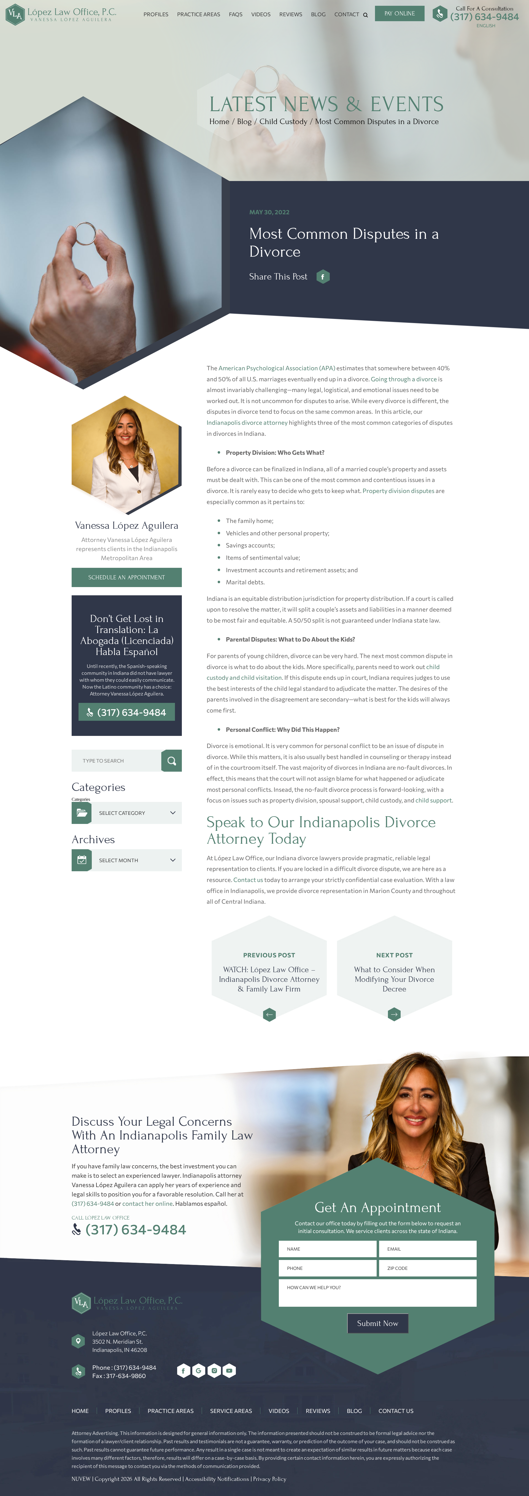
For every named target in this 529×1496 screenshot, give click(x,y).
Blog (318, 14)
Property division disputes (398, 490)
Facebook (184, 1370)
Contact (346, 14)
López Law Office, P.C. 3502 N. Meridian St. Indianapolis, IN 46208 (119, 1341)
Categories (81, 799)
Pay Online (400, 13)
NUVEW (81, 1479)
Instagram (214, 1370)
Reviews (290, 14)
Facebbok (323, 276)
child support (433, 800)
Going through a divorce (404, 379)
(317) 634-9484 (484, 16)
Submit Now (377, 1323)
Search (171, 761)
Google (199, 1370)
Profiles (156, 14)
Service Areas (231, 1410)
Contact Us (396, 1410)
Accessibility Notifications (217, 1479)
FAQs (235, 14)
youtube (229, 1370)
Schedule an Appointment (126, 577)
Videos (261, 14)
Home (80, 1410)
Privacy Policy (269, 1479)
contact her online (147, 1203)
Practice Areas (198, 14)
